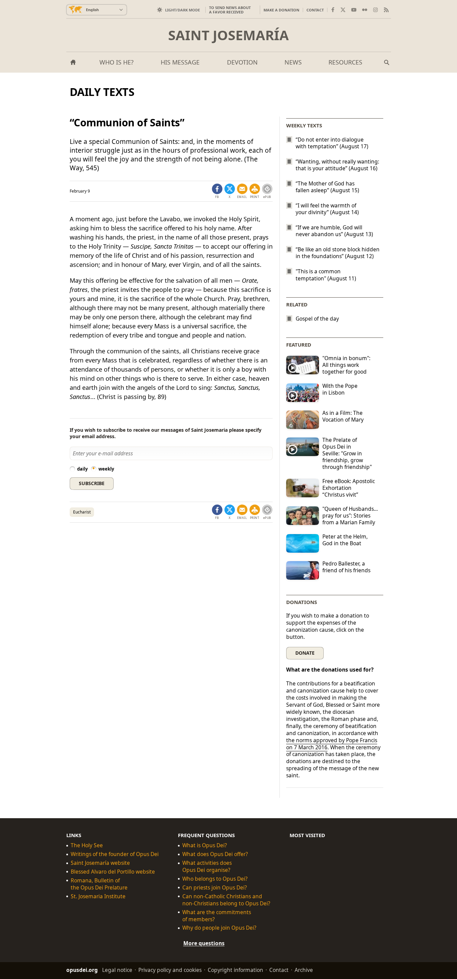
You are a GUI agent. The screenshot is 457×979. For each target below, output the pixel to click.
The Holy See (87, 845)
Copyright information (235, 970)
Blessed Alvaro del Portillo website (113, 871)
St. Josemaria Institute (98, 896)
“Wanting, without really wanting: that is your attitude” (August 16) (337, 165)
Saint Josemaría (228, 35)
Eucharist (82, 512)
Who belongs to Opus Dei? (215, 878)
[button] (254, 191)
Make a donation (281, 10)
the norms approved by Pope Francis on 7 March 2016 (331, 743)
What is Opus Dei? (204, 845)
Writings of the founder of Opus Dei (115, 854)
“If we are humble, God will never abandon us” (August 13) (334, 230)
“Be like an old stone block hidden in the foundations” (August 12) (338, 252)
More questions (204, 943)
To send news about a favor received (230, 9)
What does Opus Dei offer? (215, 854)
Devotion (242, 62)
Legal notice (117, 970)
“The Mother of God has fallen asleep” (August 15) (327, 187)
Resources (345, 62)
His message (180, 62)
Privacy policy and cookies (170, 970)
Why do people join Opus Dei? (219, 928)
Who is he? (116, 62)
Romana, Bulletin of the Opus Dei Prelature (99, 884)
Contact (315, 10)
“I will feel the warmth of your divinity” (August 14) (327, 209)
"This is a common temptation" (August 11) (326, 275)
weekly (106, 469)
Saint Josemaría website (100, 863)
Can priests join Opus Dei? (214, 887)
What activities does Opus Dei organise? (207, 866)
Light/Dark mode (182, 10)
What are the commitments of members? (216, 916)
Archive (304, 970)
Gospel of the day (317, 318)
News (293, 62)
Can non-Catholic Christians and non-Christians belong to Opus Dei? (226, 900)
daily (82, 469)
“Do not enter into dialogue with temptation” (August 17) (332, 143)
